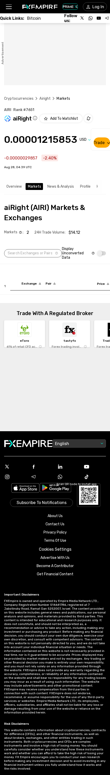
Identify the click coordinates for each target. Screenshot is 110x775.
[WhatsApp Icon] (68, 477)
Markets (34, 186)
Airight (45, 98)
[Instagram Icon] (15, 477)
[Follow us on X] (82, 18)
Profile (85, 186)
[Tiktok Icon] (95, 477)
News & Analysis (60, 186)
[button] (8, 6)
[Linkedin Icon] (68, 467)
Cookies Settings (55, 549)
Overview (14, 186)
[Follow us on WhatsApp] (90, 18)
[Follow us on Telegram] (107, 18)
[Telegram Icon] (42, 477)
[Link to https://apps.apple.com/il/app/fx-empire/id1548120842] (25, 488)
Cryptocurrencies (19, 98)
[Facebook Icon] (42, 467)
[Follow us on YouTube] (99, 18)
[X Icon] (15, 467)
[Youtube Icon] (95, 467)
